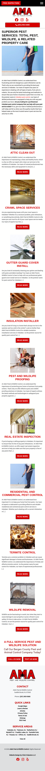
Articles (22, 711)
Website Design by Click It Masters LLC (22, 755)
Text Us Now (31, 659)
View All (22, 739)
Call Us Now (14, 659)
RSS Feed (22, 720)
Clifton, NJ (22, 735)
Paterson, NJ (21, 730)
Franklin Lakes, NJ (21, 732)
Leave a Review (22, 708)
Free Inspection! (11, 3)
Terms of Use (22, 716)
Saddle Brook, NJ (33, 735)
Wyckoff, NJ (10, 732)
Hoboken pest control (23, 97)
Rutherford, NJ (32, 730)
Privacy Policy (22, 713)
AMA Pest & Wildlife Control (19, 749)
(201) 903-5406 (23, 25)
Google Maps (22, 706)
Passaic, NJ (13, 735)
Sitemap (22, 718)
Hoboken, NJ (11, 730)
